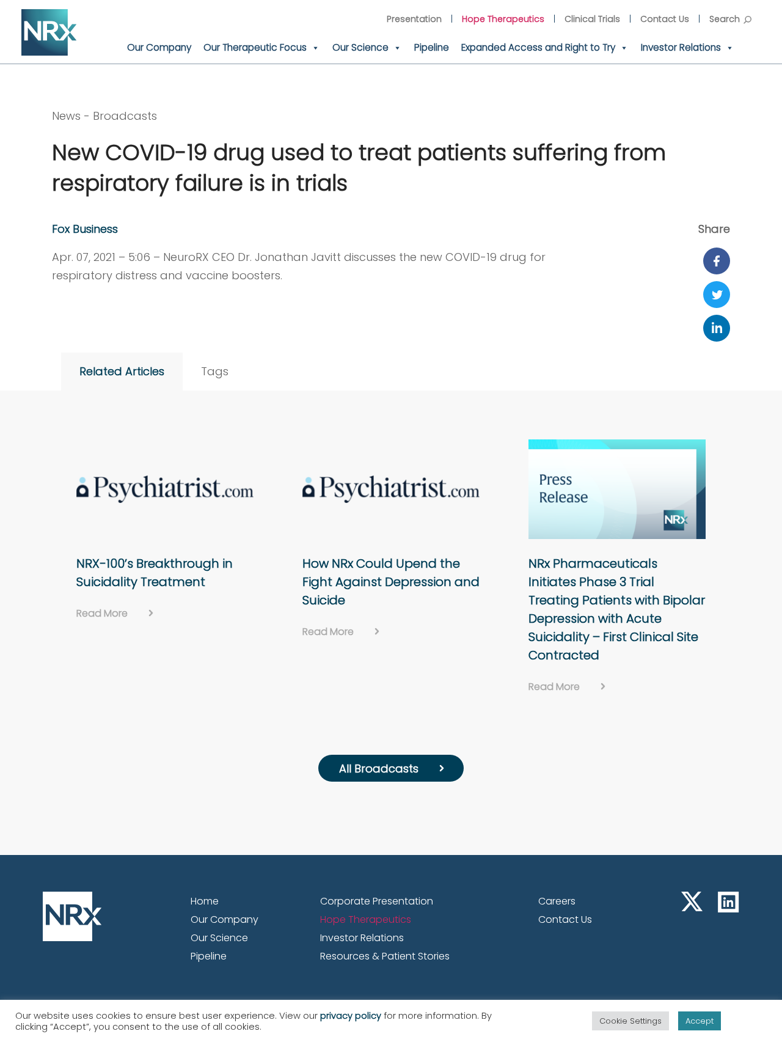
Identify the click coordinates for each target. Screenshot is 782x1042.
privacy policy (350, 1016)
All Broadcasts (378, 768)
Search (724, 19)
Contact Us (664, 19)
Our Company (159, 47)
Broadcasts (125, 115)
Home (205, 901)
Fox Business (85, 229)
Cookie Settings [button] (630, 1021)
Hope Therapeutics (503, 19)
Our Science (360, 47)
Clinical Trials (592, 19)
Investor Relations (681, 47)
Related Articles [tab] (121, 371)
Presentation (414, 19)
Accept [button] (699, 1021)
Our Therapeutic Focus (255, 47)
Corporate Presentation (376, 901)
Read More (102, 613)
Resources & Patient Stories (385, 956)
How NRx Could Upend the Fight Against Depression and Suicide (391, 582)
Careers (557, 901)
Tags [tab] (214, 371)
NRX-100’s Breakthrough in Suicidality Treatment (154, 572)
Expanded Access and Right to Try (538, 47)
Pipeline (431, 47)
